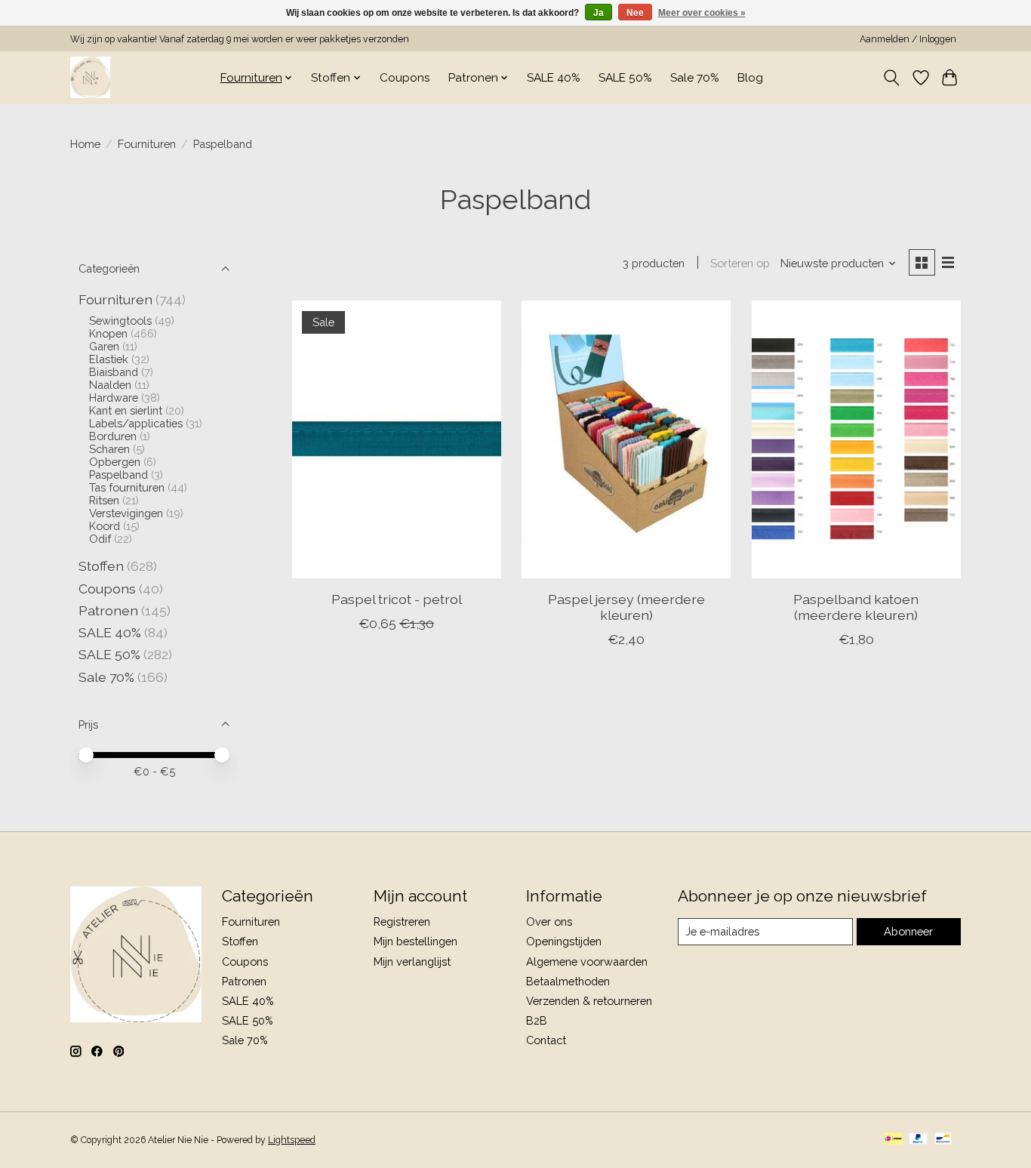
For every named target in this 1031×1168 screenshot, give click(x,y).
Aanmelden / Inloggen (908, 39)
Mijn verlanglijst (412, 961)
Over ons (549, 921)
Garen (104, 346)
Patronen (108, 610)
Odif (100, 538)
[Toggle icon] (892, 77)
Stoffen (101, 566)
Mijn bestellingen (415, 941)
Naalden (110, 384)
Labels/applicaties (136, 423)
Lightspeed (291, 1140)
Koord (104, 525)
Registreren (402, 921)
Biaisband (113, 371)
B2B (536, 1020)
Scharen (109, 448)
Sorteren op (740, 263)
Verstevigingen (126, 513)
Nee (635, 13)
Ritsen (104, 500)
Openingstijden (564, 941)
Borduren (113, 436)
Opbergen (114, 461)
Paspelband (118, 474)
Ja (598, 13)
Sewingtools (120, 320)
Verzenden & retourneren (589, 1000)
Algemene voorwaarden (587, 961)
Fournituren (147, 143)
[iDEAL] (893, 1140)
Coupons (405, 78)
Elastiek (108, 359)
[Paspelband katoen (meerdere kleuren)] (856, 439)
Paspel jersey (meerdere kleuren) (626, 607)
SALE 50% (625, 78)
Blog (750, 78)
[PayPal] (918, 1140)
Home (85, 143)
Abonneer (908, 931)
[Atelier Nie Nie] (90, 77)
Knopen (108, 333)
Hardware (113, 397)
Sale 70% (694, 78)
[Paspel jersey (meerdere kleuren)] (626, 439)
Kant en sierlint (125, 410)
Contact (546, 1040)
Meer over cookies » (702, 13)
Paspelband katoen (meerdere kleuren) (856, 607)
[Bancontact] (943, 1140)
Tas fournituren (127, 487)
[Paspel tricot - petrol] (396, 439)
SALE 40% (553, 78)
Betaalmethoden (568, 981)
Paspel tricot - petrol (396, 599)
